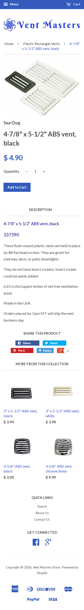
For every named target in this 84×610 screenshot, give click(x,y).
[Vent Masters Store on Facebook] (35, 544)
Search (42, 506)
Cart (76, 4)
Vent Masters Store (46, 567)
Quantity (11, 171)
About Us (42, 513)
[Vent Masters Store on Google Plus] (48, 544)
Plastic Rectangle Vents (41, 44)
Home (9, 44)
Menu (13, 4)
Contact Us (42, 519)
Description (40, 209)
